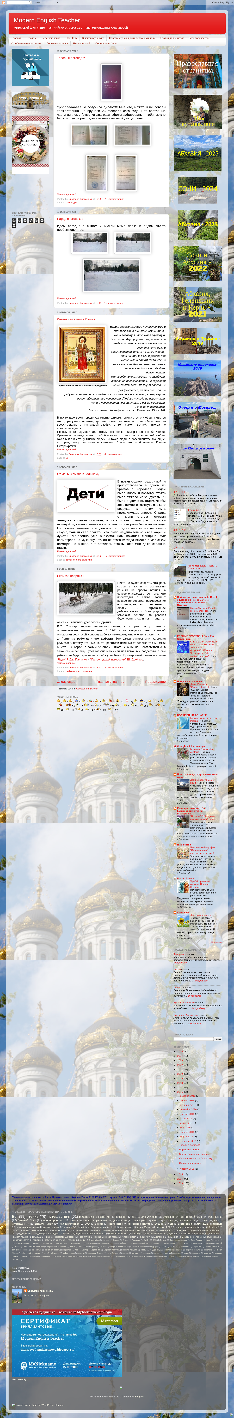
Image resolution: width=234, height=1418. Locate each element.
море (25, 1230)
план (186, 1253)
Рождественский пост (140, 1243)
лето (154, 1220)
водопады (67, 1230)
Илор (208, 1240)
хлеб (165, 1256)
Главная (16, 38)
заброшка (185, 1247)
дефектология (83, 1230)
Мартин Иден (61, 1243)
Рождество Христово (64, 1237)
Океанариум (103, 1243)
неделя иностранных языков (169, 1250)
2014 (180, 1179)
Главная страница (110, 681)
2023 (180, 1060)
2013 (180, 1183)
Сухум (193, 1230)
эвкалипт (215, 1256)
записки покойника (20, 1250)
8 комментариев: (114, 667)
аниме (72, 1247)
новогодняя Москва (118, 1233)
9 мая (125, 1240)
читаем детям (183, 1256)
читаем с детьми (200, 1256)
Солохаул (184, 1243)
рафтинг (207, 1253)
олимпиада (107, 1230)
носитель (208, 1250)
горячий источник (138, 1247)
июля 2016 (186, 1118)
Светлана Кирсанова (186, 1015)
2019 (180, 1078)
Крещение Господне (20, 1243)
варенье (93, 1247)
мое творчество (53, 1220)
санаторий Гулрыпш (66, 1240)
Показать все (216, 942)
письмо (176, 1253)
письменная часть (161, 1253)
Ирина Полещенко (184, 1002)
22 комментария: (114, 199)
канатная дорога (52, 1250)
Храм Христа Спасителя (33, 1247)
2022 (180, 1065)
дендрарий (153, 1247)
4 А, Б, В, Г (180, 492)
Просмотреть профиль (37, 1295)
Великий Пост (27, 1220)
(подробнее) (181, 962)
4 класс (68, 1227)
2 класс (168, 1220)
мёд (151, 1250)
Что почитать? (81, 43)
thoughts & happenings (191, 746)
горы (14, 1233)
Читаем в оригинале (95, 1220)
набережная (213, 1237)
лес (76, 1250)
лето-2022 (202, 1224)
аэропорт (83, 1247)
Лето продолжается (201, 915)
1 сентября (94, 1240)
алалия (215, 1230)
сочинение (45, 1256)
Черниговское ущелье (56, 1247)
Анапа (35, 1230)
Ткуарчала (207, 1243)
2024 (180, 1056)
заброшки (197, 1247)
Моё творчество (198, 38)
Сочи (73, 1220)
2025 (180, 1051)
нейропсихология (20, 1240)
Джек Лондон (196, 1240)
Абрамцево (137, 1233)
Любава (178, 987)
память (80, 1253)
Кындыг (36, 1243)
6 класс (105, 1240)
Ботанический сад (156, 1233)
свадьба (34, 1256)
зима (95, 1230)
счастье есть (74, 1256)
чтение (33, 1216)
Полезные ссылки (57, 43)
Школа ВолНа (185, 878)
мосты (143, 1250)
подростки (196, 1253)
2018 (180, 1083)
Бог (67, 458)
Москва (121, 1216)
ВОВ (155, 1240)
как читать (36, 1250)
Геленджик (181, 1230)
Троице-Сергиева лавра (106, 1237)
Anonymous (180, 954)
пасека (125, 1253)
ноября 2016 (187, 1100)
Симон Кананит (169, 1243)
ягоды (82, 1240)
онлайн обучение (51, 1253)
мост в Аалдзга (130, 1250)
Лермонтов (47, 1243)
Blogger (139, 1396)
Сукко (56, 1230)
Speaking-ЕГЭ (215, 1227)
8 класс (116, 1240)
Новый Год (83, 1227)
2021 (180, 1069)
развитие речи (51, 1227)
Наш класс (215, 1216)
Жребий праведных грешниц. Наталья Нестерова (200, 884)
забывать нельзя (212, 1247)
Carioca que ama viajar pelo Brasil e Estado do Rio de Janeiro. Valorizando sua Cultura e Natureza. (197, 601)
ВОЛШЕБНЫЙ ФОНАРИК (192, 715)
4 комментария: (113, 454)
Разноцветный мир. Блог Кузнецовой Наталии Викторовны (192, 811)
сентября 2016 (188, 1109)
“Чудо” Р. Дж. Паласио (72, 659)
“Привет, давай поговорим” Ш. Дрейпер (116, 659)
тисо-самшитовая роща (101, 1256)
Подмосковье (115, 1224)
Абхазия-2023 (187, 1220)
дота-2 (165, 1247)
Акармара (136, 1240)
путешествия (59, 1216)
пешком (146, 1253)
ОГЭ (17, 1230)
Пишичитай (184, 844)
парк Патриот (113, 1253)
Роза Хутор (84, 1237)
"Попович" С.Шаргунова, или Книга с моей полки (203, 818)
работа (48, 1240)
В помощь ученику (93, 38)
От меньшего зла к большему (78, 474)
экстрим (15, 1260)
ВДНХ (146, 1240)
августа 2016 (187, 1114)
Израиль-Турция (44, 1224)
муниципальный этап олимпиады (89, 1233)
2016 (180, 1092)
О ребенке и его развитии (26, 43)
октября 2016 (188, 1105)
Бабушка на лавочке (189, 681)
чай (172, 1256)
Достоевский (185, 1224)
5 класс (99, 1224)
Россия (156, 1243)
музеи (66, 1233)
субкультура (59, 1256)
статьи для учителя (144, 1216)
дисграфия (25, 1233)
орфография (68, 1253)
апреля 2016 (187, 1132)
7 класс (150, 1230)
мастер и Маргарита (91, 1250)
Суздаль (195, 1243)
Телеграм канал (51, 38)
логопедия (71, 202)
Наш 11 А (71, 38)
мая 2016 (185, 1127)
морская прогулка (112, 1250)
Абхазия (168, 1216)
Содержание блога (106, 43)
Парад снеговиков (70, 219)
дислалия (159, 1237)
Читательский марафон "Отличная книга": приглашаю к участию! (202, 850)
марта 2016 (187, 1136)
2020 (180, 1074)
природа (217, 1224)
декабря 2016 (188, 1096)
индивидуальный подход (47, 1233)
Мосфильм (75, 1243)
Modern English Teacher (47, 20)
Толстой (218, 1243)
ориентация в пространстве (130, 1230)
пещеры (37, 1240)
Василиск (185, 1233)
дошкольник (120, 1220)
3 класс (169, 1224)
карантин (67, 1250)
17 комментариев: (115, 556)
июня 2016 (186, 1123)
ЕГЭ (113, 1227)
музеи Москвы (145, 1227)
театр (85, 1256)
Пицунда (36, 1237)
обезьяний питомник (31, 1253)
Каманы (215, 1233)
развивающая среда (27, 1227)
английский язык (191, 1216)
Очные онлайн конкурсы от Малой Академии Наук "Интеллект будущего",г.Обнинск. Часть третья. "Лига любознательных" (204, 648)
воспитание (100, 1227)
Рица (47, 1237)
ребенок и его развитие (79, 559)
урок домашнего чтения (139, 1256)
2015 (180, 1174)
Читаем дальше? (66, 194)
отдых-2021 (163, 1227)
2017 (180, 1087)
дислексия (173, 1237)
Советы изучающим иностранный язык (132, 38)
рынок (24, 1256)
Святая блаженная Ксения (76, 319)
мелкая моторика (69, 1224)
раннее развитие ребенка (189, 1227)
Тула (17, 1247)
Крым (204, 1220)
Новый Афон (89, 1243)
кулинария (139, 1220)
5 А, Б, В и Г (180, 548)
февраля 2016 (188, 1141)
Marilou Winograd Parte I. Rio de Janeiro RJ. (202, 609)
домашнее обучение (192, 1237)
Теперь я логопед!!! (71, 58)
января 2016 (187, 1168)
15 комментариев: (114, 303)
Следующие (66, 681)
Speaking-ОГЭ (165, 1230)
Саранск (45, 1230)
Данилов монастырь (178, 1240)
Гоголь (163, 1240)
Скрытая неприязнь (71, 576)
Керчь (216, 1240)
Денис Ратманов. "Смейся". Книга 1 (200, 685)
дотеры (174, 1247)
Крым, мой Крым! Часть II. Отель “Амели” (202, 567)
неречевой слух (193, 1250)
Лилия (177, 969)
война (103, 1247)
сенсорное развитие (138, 1224)
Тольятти (203, 1230)
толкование (120, 1256)
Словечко (183, 912)
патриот (135, 1253)
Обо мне (32, 38)
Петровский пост (120, 1243)
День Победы (200, 1233)
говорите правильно (118, 1247)
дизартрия (145, 1237)
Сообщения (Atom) (87, 688)
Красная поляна (20, 1237)
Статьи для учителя (172, 38)
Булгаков (173, 1233)
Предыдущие (155, 681)
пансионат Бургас (95, 1253)
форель (156, 1256)
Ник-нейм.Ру (19, 1379)
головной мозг (129, 1237)
